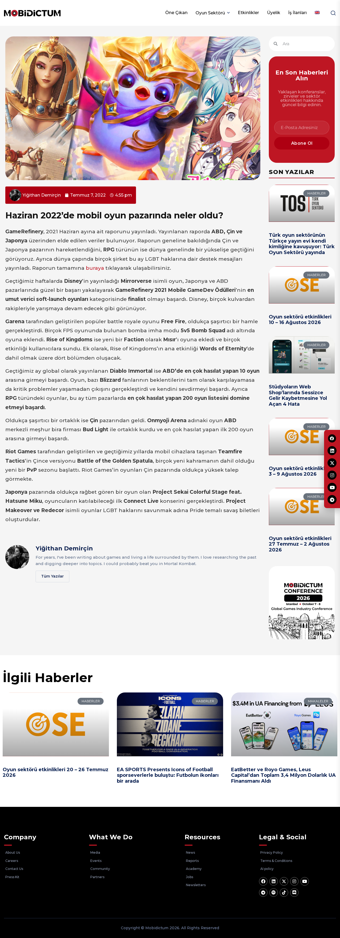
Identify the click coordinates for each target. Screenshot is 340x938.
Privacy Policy (271, 852)
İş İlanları (297, 12)
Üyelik (273, 12)
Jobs (189, 877)
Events (95, 861)
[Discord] (294, 892)
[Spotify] (273, 892)
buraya (95, 268)
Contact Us (14, 869)
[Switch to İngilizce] (317, 13)
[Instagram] (294, 881)
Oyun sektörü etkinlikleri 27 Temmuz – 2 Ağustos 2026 (300, 544)
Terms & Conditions (276, 861)
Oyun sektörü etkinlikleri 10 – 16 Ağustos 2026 (300, 320)
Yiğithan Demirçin (64, 548)
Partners (97, 877)
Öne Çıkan (176, 12)
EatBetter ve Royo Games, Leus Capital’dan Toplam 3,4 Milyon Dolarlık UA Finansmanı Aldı (283, 775)
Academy (194, 869)
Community (100, 869)
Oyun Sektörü (210, 12)
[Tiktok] (284, 892)
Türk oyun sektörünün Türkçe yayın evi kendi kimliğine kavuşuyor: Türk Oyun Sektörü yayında (302, 243)
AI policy (267, 869)
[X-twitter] (284, 881)
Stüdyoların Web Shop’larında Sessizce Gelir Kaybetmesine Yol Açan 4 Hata (298, 395)
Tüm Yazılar (52, 576)
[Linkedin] (273, 881)
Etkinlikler (248, 12)
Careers (11, 861)
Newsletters (196, 885)
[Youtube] (304, 881)
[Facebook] (263, 881)
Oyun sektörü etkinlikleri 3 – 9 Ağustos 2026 (300, 471)
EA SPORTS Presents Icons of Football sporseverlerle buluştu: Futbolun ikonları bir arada (168, 775)
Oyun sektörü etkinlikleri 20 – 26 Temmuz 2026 (55, 772)
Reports (192, 861)
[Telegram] (263, 892)
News (190, 852)
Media (95, 852)
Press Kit (12, 877)
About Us (12, 852)
